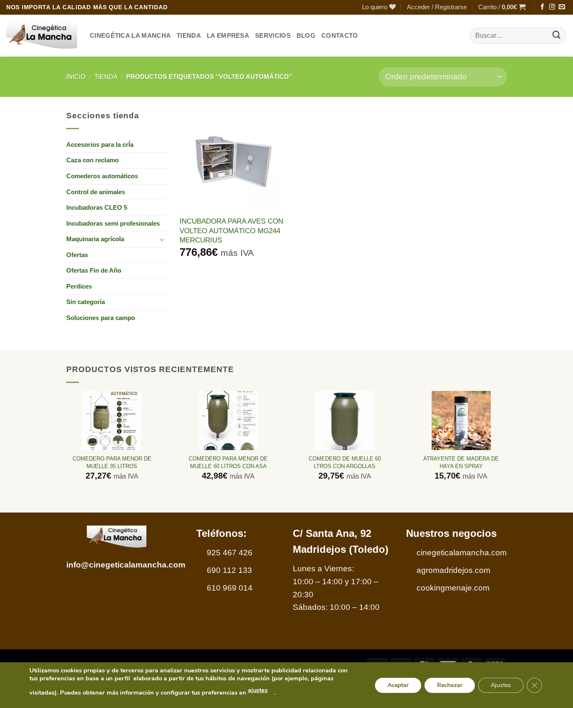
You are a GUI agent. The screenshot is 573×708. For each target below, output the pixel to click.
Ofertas (77, 254)
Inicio (76, 76)
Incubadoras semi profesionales (113, 223)
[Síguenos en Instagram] (552, 7)
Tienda (105, 76)
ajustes (258, 690)
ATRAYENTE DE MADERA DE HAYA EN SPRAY (461, 462)
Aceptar (398, 685)
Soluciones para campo (100, 317)
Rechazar (449, 685)
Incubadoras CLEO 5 (96, 207)
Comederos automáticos (102, 176)
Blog (306, 35)
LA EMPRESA (228, 35)
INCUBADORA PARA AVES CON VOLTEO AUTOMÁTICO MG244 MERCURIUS (231, 230)
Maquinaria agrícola (95, 238)
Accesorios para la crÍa (99, 144)
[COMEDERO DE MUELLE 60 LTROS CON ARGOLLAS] (344, 420)
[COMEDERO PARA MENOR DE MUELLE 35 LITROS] (111, 420)
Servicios (273, 35)
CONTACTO (339, 35)
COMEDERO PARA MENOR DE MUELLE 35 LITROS (112, 462)
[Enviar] (556, 35)
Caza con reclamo (92, 160)
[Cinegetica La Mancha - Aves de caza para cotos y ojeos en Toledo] (41, 35)
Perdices (79, 286)
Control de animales (95, 191)
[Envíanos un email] (562, 7)
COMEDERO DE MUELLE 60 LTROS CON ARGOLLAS (345, 462)
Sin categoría (85, 301)
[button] (437, 7)
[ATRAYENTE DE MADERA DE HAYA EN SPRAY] (461, 420)
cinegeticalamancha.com (462, 552)
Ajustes (501, 685)
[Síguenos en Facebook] (542, 7)
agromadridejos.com (453, 570)
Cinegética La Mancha (130, 35)
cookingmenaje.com (453, 587)
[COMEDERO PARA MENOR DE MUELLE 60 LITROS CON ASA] (228, 420)
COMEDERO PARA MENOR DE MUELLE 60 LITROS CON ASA (228, 462)
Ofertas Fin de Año (93, 270)
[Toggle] (162, 239)
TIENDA (189, 35)
